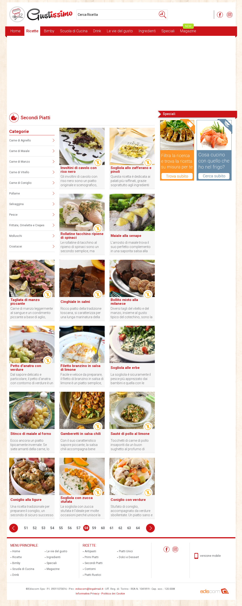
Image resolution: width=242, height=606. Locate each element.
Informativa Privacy (87, 593)
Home (15, 31)
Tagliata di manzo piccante (25, 302)
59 (94, 528)
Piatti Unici (126, 551)
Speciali (167, 31)
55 (61, 528)
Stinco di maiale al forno (30, 434)
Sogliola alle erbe (125, 368)
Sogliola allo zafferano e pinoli (131, 170)
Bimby (49, 31)
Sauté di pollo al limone (130, 434)
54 (52, 528)
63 (129, 528)
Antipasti (90, 551)
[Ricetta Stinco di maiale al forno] (32, 428)
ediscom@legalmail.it (89, 588)
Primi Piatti (92, 557)
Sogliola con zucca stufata (76, 500)
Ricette (32, 31)
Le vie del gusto (120, 31)
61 (111, 528)
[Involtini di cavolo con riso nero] (82, 164)
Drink (97, 31)
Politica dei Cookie (113, 593)
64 (138, 528)
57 (78, 528)
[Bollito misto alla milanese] (132, 296)
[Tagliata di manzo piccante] (32, 296)
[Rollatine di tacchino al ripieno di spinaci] (82, 230)
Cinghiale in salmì (75, 302)
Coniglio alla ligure (26, 500)
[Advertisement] (121, 73)
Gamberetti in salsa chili (80, 434)
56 (70, 528)
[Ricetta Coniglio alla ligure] (32, 494)
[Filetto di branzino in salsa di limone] (82, 362)
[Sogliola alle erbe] (132, 362)
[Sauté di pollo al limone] (132, 428)
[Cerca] (162, 14)
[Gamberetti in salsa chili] (82, 428)
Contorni (90, 569)
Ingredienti (147, 31)
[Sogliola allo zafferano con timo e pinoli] (132, 164)
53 (43, 528)
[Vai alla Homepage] (41, 14)
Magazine (188, 29)
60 (103, 528)
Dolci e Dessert (129, 557)
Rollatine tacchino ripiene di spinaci (82, 236)
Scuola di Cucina (73, 31)
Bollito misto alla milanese (124, 302)
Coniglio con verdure (128, 500)
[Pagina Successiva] (150, 528)
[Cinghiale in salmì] (82, 296)
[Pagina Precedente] (13, 528)
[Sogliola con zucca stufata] (82, 494)
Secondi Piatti (94, 563)
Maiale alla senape (126, 236)
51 (26, 528)
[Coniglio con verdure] (132, 494)
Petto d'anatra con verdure (25, 368)
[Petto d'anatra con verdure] (32, 362)
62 (120, 528)
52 (35, 528)
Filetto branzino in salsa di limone (80, 368)
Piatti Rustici (93, 575)
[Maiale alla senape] (132, 230)
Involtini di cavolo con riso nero (78, 170)
